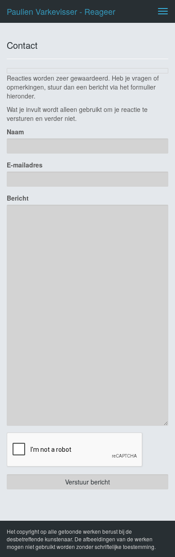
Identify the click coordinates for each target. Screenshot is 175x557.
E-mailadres (25, 164)
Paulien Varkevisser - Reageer (61, 11)
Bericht (18, 197)
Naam (15, 131)
